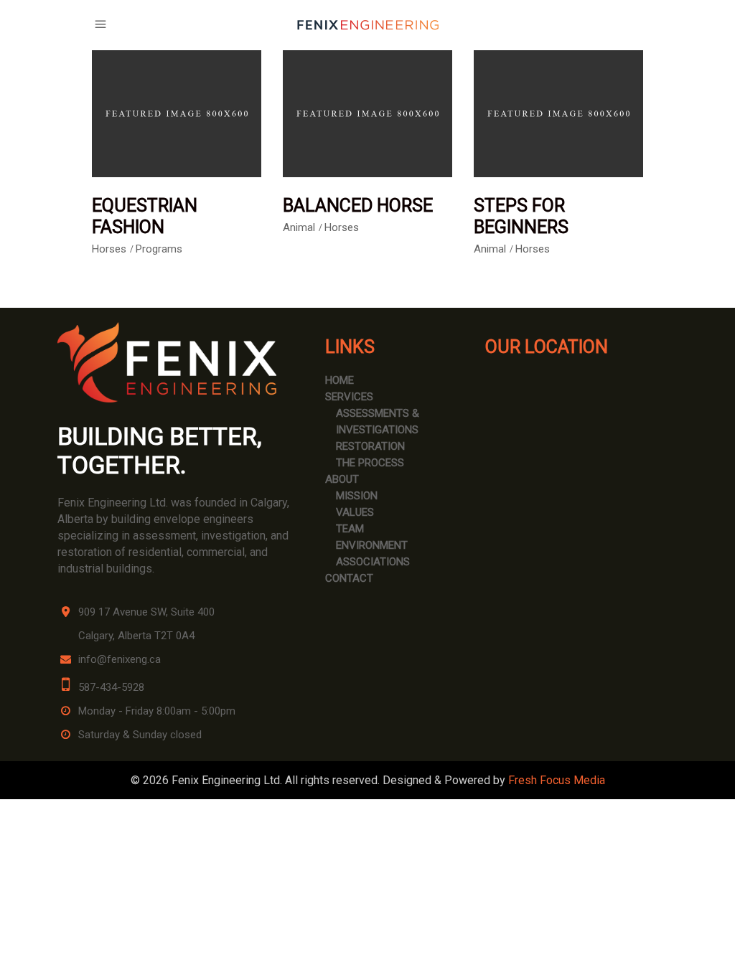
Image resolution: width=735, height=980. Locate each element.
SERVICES (349, 396)
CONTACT (349, 578)
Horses (109, 248)
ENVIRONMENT (372, 545)
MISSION (357, 495)
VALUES (355, 512)
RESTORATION (370, 446)
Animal (299, 227)
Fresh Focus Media (556, 780)
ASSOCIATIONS (373, 561)
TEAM (350, 528)
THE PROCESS (370, 462)
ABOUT (342, 479)
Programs (159, 248)
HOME (339, 380)
